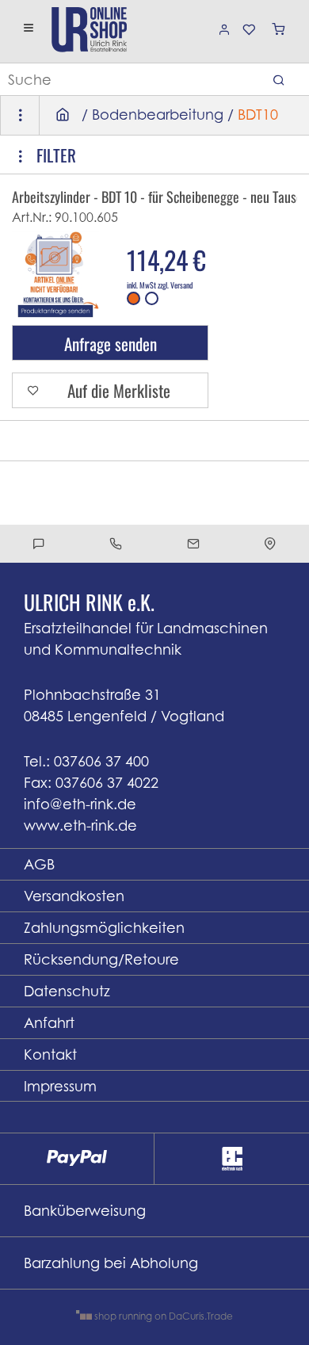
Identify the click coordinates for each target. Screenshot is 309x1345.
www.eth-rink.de (80, 825)
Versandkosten (74, 896)
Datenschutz (67, 991)
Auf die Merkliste (118, 390)
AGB (39, 864)
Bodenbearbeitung (157, 114)
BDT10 (258, 114)
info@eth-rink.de (80, 804)
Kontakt (50, 1054)
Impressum (60, 1086)
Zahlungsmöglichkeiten (104, 927)
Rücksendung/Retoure (101, 959)
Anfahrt (49, 1022)
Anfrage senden (110, 343)
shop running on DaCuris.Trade (162, 1315)
